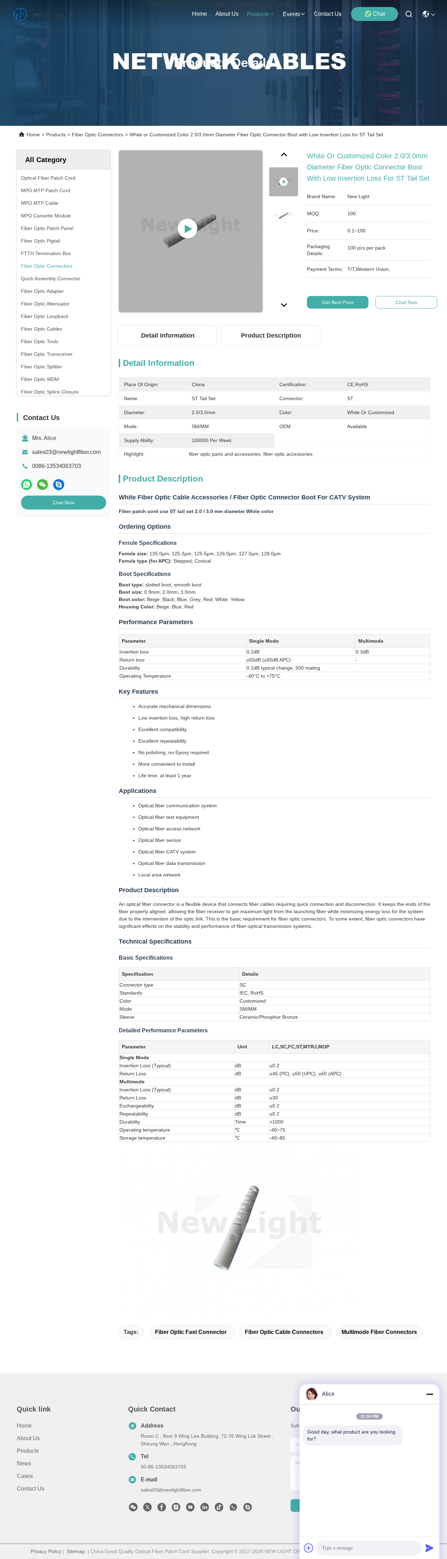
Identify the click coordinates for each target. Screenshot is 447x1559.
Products (56, 134)
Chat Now (63, 502)
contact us (328, 14)
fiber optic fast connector (191, 1332)
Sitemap (76, 1551)
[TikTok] (219, 1509)
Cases (25, 1476)
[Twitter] (147, 1509)
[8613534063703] (233, 1509)
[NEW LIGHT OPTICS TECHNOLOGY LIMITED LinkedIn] (205, 1509)
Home (199, 14)
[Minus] (429, 1394)
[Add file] (309, 1548)
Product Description (271, 335)
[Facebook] (162, 1509)
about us (227, 14)
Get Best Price (338, 302)
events (291, 14)
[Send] (429, 1548)
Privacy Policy (46, 1551)
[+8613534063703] (247, 1509)
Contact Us (30, 1489)
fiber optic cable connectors (284, 1332)
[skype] (58, 484)
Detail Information (168, 335)
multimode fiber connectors (379, 1332)
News (24, 1463)
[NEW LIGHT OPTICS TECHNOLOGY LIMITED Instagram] (176, 1509)
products (258, 14)
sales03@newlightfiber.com (66, 452)
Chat (379, 14)
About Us (28, 1438)
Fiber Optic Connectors (97, 134)
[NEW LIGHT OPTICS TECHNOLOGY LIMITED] (44, 14)
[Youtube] (190, 1509)
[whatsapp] (26, 484)
